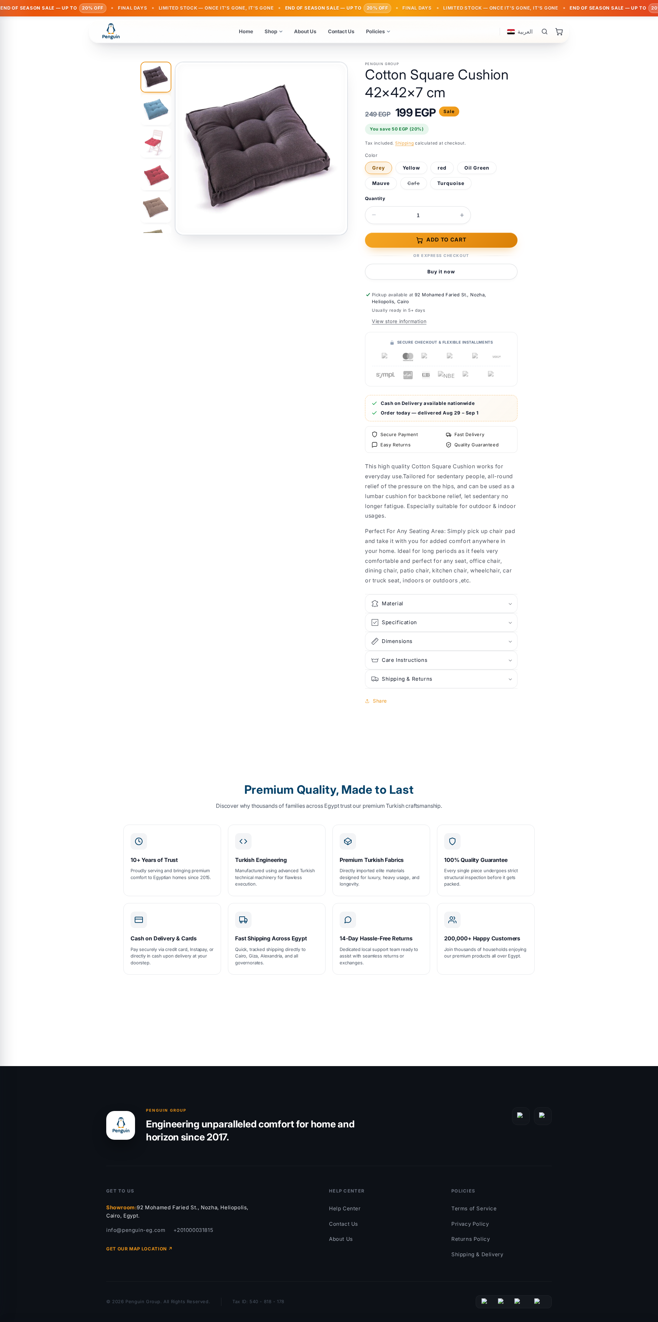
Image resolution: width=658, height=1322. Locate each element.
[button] (441, 604)
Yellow (411, 168)
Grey (378, 168)
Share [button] (380, 701)
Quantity (375, 198)
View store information (399, 321)
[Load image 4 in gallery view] (156, 174)
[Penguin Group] (110, 31)
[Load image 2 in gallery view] (156, 109)
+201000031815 (193, 1230)
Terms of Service (474, 1208)
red (442, 168)
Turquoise (450, 183)
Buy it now (441, 271)
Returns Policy (470, 1239)
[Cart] (559, 31)
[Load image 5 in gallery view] (156, 207)
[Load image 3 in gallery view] (156, 142)
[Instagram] (543, 1116)
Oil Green (476, 168)
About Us (341, 1239)
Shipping (404, 143)
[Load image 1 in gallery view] (156, 77)
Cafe (417, 184)
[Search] (544, 31)
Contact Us (343, 1224)
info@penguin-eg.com (135, 1230)
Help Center (345, 1208)
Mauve (381, 183)
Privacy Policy (470, 1224)
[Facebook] (521, 1116)
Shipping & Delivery (477, 1254)
